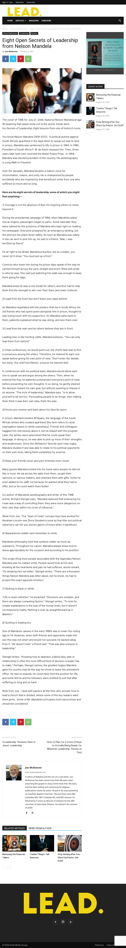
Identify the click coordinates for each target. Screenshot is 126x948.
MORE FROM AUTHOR (40, 828)
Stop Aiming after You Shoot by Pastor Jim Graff (69, 857)
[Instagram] (63, 921)
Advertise (19, 2)
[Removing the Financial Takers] (14, 843)
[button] (120, 20)
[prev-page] (4, 867)
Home (10, 20)
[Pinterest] (20, 59)
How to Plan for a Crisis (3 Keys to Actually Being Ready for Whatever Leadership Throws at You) (64, 747)
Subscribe (31, 2)
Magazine (34, 20)
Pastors (34, 33)
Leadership (24, 33)
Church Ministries (19, 28)
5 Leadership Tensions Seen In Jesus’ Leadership (18, 744)
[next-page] (10, 867)
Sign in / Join (7, 2)
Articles (20, 20)
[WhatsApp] (28, 59)
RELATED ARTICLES (14, 828)
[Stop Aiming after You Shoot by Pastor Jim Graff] (70, 843)
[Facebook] (5, 59)
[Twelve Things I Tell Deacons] (42, 843)
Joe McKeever (11, 51)
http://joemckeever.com (35, 772)
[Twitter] (13, 59)
